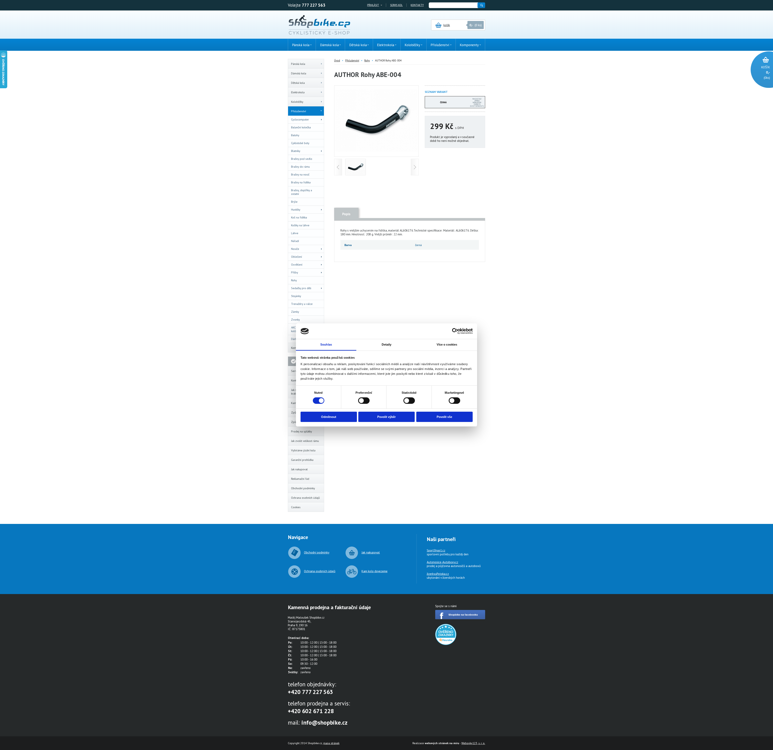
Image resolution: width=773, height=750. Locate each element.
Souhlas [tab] (326, 344)
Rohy (294, 280)
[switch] (364, 400)
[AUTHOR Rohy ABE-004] (376, 151)
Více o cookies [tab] (447, 344)
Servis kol (396, 5)
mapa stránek (331, 743)
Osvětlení (296, 264)
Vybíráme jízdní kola (303, 450)
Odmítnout (328, 417)
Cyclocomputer (300, 119)
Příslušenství (298, 111)
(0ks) (765, 72)
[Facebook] (460, 618)
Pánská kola (298, 64)
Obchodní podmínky (303, 488)
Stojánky (296, 296)
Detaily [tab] (387, 344)
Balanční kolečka (301, 127)
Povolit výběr (386, 417)
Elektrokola (298, 92)
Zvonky (295, 319)
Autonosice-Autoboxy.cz (442, 562)
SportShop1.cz (436, 550)
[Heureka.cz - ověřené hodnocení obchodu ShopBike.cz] (445, 644)
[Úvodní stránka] (319, 25)
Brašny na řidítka (301, 182)
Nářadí (295, 241)
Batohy (295, 135)
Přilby (294, 272)
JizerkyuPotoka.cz (438, 574)
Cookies (296, 507)
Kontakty (417, 5)
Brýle (294, 202)
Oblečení (296, 257)
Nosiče (295, 249)
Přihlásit (373, 5)
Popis (346, 214)
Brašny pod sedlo (301, 159)
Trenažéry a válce (302, 304)
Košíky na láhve (300, 225)
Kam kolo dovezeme (375, 571)
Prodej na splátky (301, 431)
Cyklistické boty (300, 143)
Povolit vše (444, 417)
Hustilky (295, 209)
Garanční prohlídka (302, 460)
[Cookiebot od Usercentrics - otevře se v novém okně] (455, 331)
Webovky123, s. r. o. (473, 743)
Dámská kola (298, 73)
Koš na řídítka (299, 217)
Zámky (295, 312)
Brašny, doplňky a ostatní (301, 192)
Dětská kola (298, 83)
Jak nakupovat (299, 469)
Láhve (294, 233)
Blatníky (295, 151)
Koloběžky (297, 102)
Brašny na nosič (300, 174)
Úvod (337, 60)
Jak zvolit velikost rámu (305, 441)
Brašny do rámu (300, 166)
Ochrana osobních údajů (305, 498)
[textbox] (453, 5)
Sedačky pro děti (301, 288)
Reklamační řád (300, 479)
